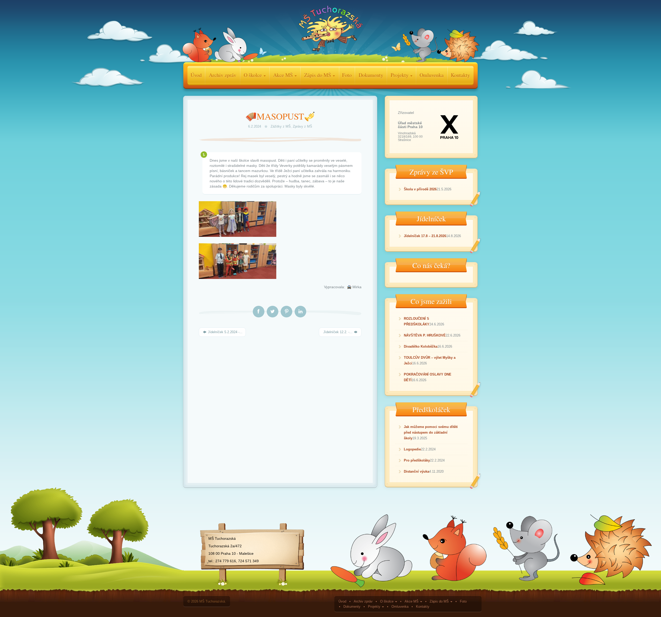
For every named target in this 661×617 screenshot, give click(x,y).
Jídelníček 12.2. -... (337, 332)
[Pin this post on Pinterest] (286, 312)
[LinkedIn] (300, 312)
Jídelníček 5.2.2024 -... (224, 332)
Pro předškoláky (417, 460)
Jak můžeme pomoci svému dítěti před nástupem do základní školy (431, 432)
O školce (253, 75)
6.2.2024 (255, 126)
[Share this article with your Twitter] (272, 312)
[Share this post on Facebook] (258, 312)
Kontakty (460, 75)
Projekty (400, 75)
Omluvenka (432, 75)
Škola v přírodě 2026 (420, 189)
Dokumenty (371, 75)
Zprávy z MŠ (302, 126)
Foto (347, 75)
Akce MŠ (283, 75)
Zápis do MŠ (318, 75)
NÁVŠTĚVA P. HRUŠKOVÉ (425, 335)
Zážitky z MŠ (281, 126)
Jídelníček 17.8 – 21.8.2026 (425, 236)
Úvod (196, 75)
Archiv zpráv (222, 75)
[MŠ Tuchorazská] (330, 29)
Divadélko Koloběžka (420, 346)
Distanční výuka (416, 471)
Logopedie (412, 449)
